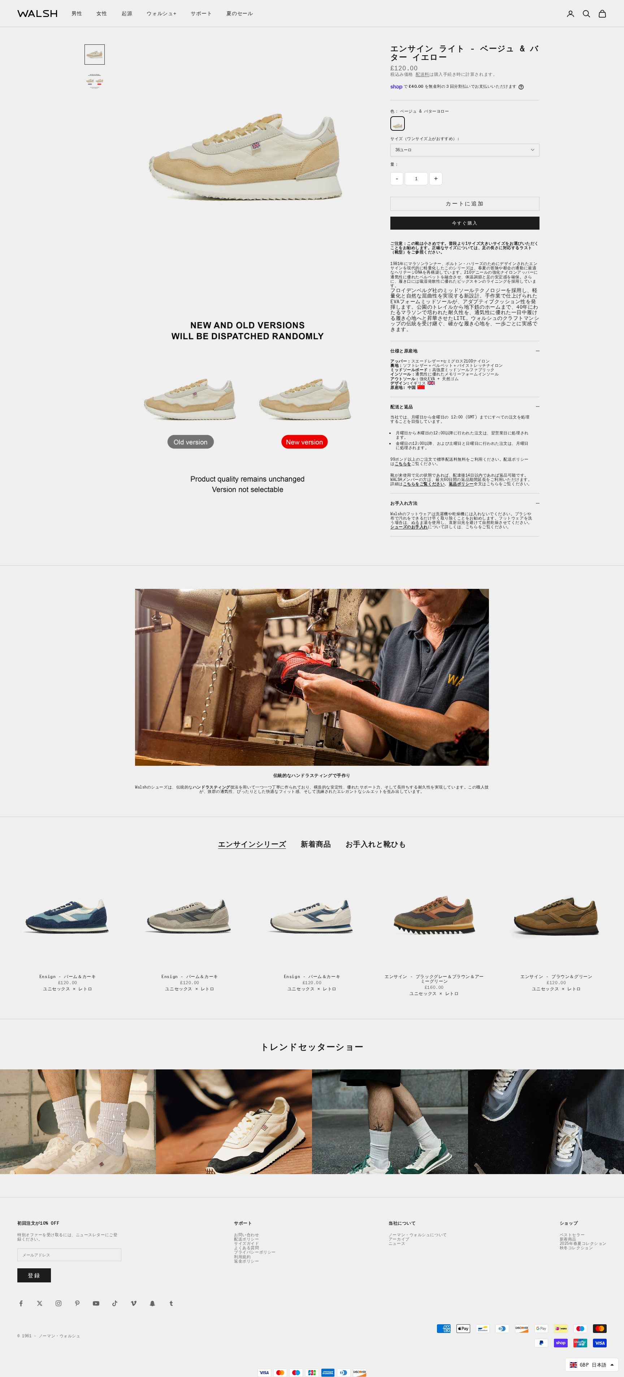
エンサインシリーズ (252, 844)
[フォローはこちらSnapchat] (152, 1303)
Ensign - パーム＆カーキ (67, 976)
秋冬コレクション (576, 1247)
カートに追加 (465, 203)
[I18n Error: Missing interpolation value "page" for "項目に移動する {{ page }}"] (94, 80)
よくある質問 (246, 1247)
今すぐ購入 (465, 223)
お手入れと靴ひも (376, 844)
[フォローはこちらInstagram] (58, 1303)
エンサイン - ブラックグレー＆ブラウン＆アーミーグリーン (434, 978)
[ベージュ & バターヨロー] (397, 123)
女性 (101, 13)
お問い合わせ (246, 1234)
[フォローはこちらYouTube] (96, 1303)
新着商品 (316, 844)
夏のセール (239, 13)
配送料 (422, 74)
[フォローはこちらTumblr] (171, 1303)
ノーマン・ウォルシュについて (418, 1234)
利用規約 (242, 1256)
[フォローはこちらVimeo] (133, 1303)
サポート (201, 13)
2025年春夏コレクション (583, 1243)
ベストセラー (572, 1234)
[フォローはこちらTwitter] (39, 1303)
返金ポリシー (246, 1261)
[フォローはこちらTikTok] (114, 1303)
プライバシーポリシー (255, 1252)
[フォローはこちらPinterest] (77, 1303)
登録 (34, 1275)
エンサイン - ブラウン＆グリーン (556, 976)
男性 (77, 13)
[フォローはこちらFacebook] (21, 1303)
